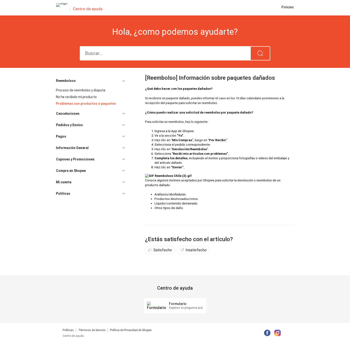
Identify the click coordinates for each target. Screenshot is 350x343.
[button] (90, 80)
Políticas (68, 330)
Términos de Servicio (91, 330)
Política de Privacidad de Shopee (130, 330)
